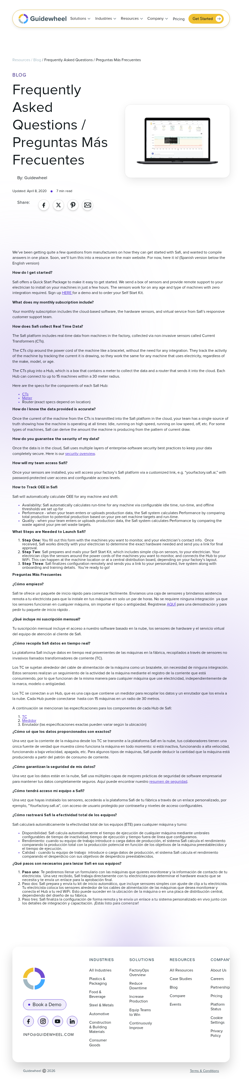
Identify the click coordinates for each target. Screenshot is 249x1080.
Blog (37, 60)
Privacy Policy (217, 1033)
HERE (67, 293)
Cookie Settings (217, 1020)
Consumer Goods (98, 1042)
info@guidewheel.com (48, 1035)
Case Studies (181, 979)
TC (24, 717)
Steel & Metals (101, 1005)
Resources (21, 60)
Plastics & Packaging (98, 981)
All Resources (181, 970)
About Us (218, 970)
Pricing (179, 19)
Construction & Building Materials (100, 1027)
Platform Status (218, 1006)
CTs (25, 394)
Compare (177, 996)
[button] (79, 19)
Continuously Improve (140, 1025)
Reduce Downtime (138, 986)
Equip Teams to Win (140, 1012)
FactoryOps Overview (139, 972)
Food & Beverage (97, 994)
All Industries (100, 970)
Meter (27, 398)
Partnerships (221, 987)
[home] (42, 19)
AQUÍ (171, 604)
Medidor (29, 721)
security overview (80, 454)
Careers (217, 979)
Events (175, 1004)
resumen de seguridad (168, 782)
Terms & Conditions (204, 1071)
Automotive (99, 1014)
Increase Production (138, 999)
